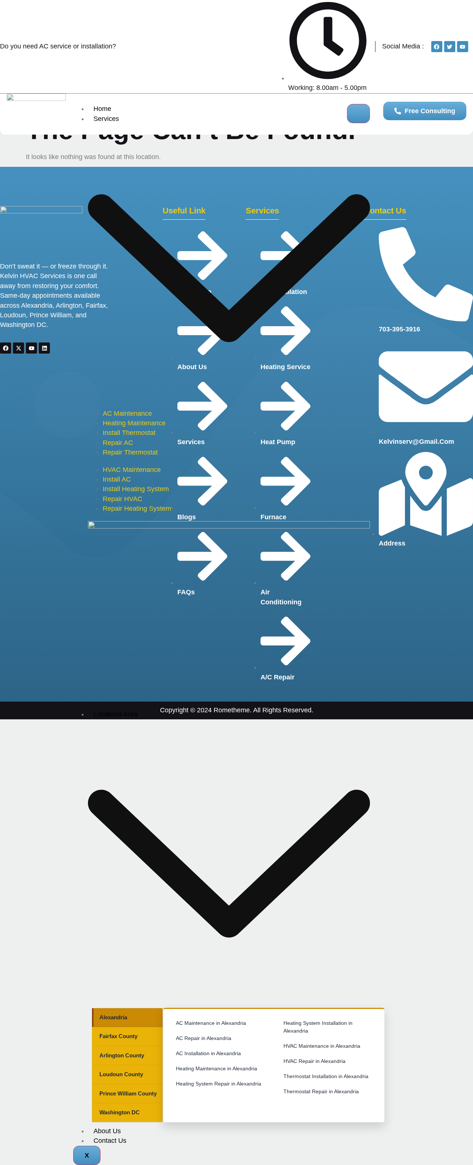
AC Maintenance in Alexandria (211, 1023)
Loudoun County (121, 1074)
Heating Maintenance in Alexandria (216, 1068)
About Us (107, 1131)
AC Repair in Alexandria (203, 1038)
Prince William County (128, 1093)
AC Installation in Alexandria (208, 1053)
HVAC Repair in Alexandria (314, 1061)
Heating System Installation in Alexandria (318, 1027)
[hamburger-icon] (358, 113)
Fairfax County (118, 1036)
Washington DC (119, 1112)
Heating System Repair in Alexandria (218, 1084)
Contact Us (109, 1140)
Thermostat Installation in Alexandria (325, 1076)
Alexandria (113, 1017)
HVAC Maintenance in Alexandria (321, 1046)
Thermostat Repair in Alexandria (321, 1091)
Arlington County (121, 1055)
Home (102, 108)
